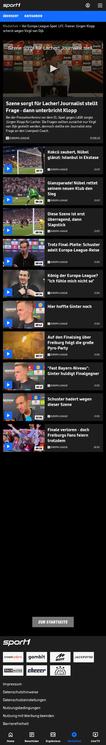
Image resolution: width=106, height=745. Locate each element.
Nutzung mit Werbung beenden (28, 715)
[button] (53, 68)
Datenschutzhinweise (20, 692)
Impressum (12, 684)
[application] (53, 69)
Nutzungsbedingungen (21, 707)
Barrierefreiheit (16, 723)
